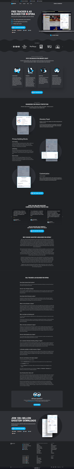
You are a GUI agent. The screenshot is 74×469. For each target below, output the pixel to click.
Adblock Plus (38, 445)
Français (52, 458)
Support (24, 3)
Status (52, 444)
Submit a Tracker (39, 459)
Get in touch (37, 404)
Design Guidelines (39, 461)
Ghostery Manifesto (53, 445)
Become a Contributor (58, 3)
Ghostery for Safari (25, 459)
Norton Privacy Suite (39, 448)
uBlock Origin (38, 451)
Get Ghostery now (38, 92)
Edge (30, 30)
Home (20, 3)
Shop (31, 3)
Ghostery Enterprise (53, 449)
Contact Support (39, 458)
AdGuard (38, 444)
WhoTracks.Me (33, 1)
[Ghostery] (13, 3)
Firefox (20, 30)
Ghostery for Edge (25, 461)
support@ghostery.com (32, 401)
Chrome (14, 30)
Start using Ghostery (38, 193)
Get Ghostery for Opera (19, 27)
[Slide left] (11, 46)
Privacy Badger (39, 450)
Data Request (38, 460)
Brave (14, 32)
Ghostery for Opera (25, 460)
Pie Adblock (38, 449)
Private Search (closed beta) (27, 445)
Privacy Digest (40, 1)
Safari (25, 30)
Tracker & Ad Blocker (25, 1)
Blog (28, 3)
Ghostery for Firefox (25, 458)
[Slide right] (62, 46)
